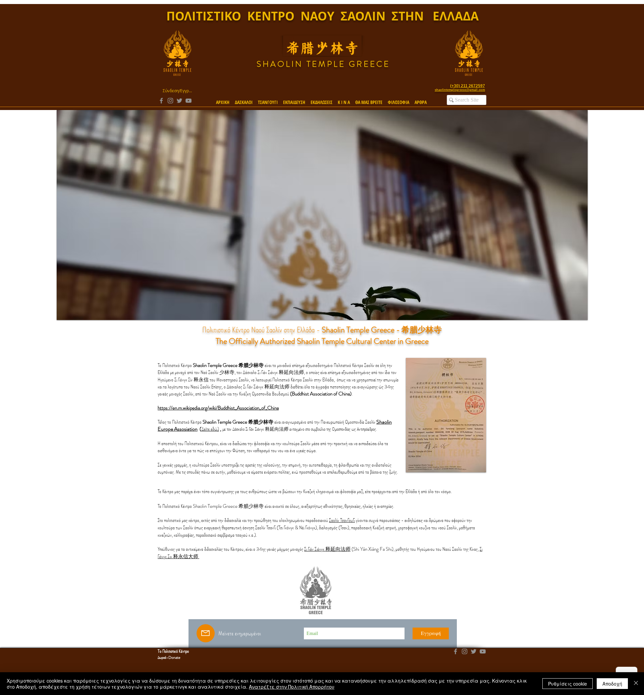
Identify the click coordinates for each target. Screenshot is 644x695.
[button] (243, 99)
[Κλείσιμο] (636, 684)
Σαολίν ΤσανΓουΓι (342, 520)
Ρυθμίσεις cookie (567, 683)
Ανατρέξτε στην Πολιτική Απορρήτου (291, 686)
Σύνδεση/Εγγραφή (177, 90)
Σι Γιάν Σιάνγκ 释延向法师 (327, 549)
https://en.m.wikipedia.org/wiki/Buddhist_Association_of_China (218, 408)
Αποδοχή (612, 683)
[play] (573, 314)
